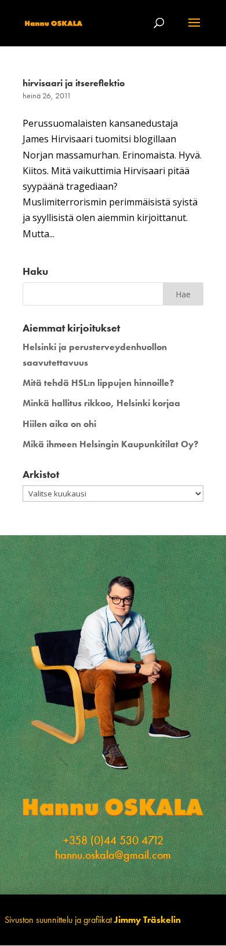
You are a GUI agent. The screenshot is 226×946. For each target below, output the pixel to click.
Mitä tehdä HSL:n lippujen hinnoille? (98, 383)
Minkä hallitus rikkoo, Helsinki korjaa (101, 403)
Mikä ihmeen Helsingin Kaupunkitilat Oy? (110, 444)
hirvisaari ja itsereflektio (74, 83)
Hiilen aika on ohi (59, 424)
